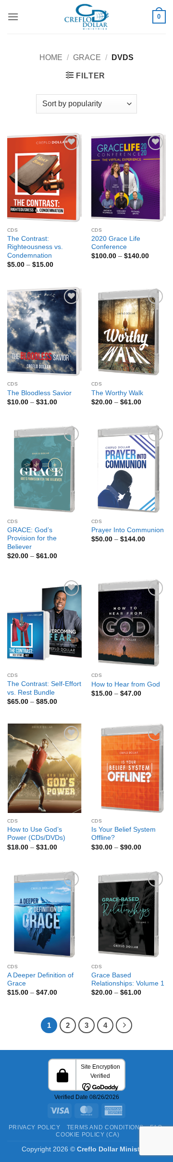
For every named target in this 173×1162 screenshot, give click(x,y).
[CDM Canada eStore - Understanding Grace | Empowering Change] (86, 17)
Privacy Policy (35, 1127)
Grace (87, 57)
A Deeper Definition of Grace (40, 979)
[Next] (124, 1025)
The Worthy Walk (117, 393)
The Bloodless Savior (39, 393)
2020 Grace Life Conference (115, 243)
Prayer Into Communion (127, 530)
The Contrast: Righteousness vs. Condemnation (35, 247)
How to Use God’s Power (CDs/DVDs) (36, 834)
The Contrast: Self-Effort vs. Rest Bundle (44, 688)
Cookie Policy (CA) (87, 1134)
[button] (13, 16)
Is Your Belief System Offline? (123, 834)
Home (50, 57)
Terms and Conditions (105, 1127)
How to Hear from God (125, 684)
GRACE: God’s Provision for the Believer (32, 538)
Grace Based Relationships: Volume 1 (127, 979)
